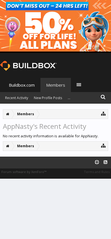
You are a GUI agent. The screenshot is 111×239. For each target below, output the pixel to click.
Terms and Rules (97, 172)
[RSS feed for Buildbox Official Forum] (105, 162)
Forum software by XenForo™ (23, 172)
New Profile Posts (48, 97)
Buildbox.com (22, 85)
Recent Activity (16, 97)
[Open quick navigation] (103, 113)
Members (55, 85)
